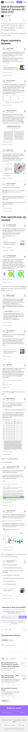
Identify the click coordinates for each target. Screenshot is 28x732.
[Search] (25, 658)
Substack (6, 729)
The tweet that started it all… (8, 668)
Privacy (15, 720)
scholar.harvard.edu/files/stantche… (11, 123)
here (22, 33)
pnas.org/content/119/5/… (9, 236)
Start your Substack (10, 725)
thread (12, 392)
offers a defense (13, 459)
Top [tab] (3, 658)
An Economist (8, 15)
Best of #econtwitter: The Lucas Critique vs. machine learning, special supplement (10, 664)
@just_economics (10, 30)
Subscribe (19, 2)
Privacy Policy (14, 623)
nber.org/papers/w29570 (8, 56)
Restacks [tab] (11, 640)
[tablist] (7, 640)
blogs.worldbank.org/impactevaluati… (12, 380)
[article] (14, 667)
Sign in (25, 2)
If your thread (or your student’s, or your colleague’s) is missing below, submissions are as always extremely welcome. (10, 680)
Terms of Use (21, 620)
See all (4, 700)
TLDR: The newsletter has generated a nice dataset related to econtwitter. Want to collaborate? (10, 692)
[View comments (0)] (6, 20)
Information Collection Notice (16, 622)
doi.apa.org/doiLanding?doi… (10, 484)
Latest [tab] (6, 658)
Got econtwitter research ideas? (9, 689)
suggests (9, 554)
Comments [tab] (4, 640)
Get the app (21, 725)
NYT (16, 287)
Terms (19, 720)
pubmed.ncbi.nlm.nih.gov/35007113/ (12, 520)
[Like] (2, 20)
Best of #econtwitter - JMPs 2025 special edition (10, 676)
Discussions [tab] (12, 658)
